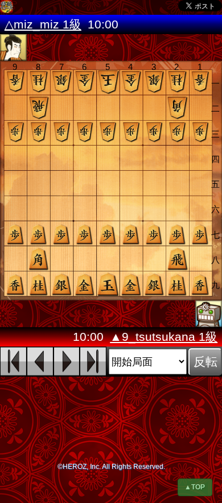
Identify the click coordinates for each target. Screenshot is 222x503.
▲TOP (194, 487)
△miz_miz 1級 (43, 24)
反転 (205, 362)
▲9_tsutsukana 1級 (163, 337)
